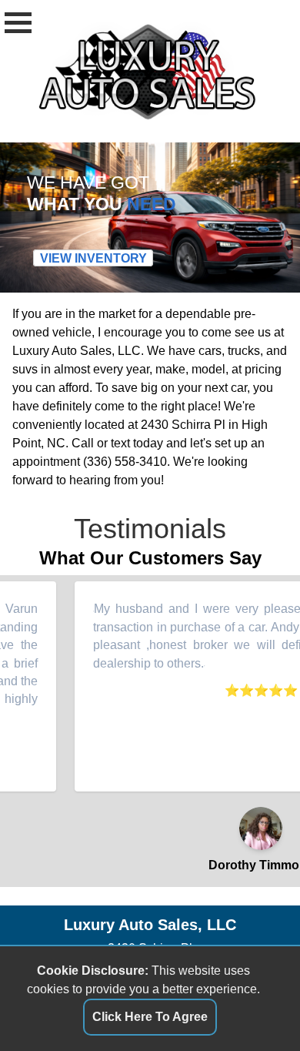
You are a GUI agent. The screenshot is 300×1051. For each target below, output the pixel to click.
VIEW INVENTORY (93, 258)
